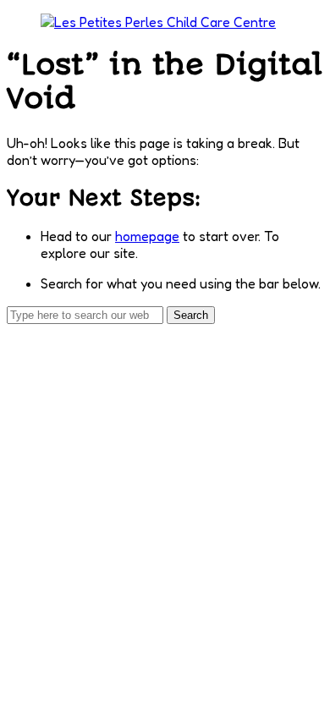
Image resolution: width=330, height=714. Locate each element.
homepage (147, 236)
